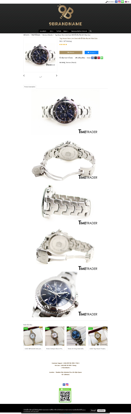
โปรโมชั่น (58, 31)
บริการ (51, 31)
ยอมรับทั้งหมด (101, 410)
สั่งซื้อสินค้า (71, 52)
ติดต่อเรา (66, 31)
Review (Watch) (71, 62)
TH (128, 2)
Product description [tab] (29, 87)
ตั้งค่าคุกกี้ (93, 410)
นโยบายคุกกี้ (36, 411)
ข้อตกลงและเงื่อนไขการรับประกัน (79, 31)
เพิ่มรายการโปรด (67, 58)
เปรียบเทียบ (81, 58)
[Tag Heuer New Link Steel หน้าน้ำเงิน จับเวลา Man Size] (40, 55)
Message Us (92, 52)
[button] (90, 31)
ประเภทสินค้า (43, 31)
